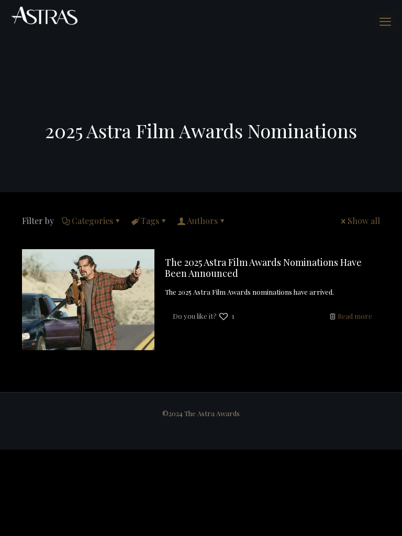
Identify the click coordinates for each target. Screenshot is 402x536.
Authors (202, 220)
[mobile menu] (385, 21)
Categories (92, 220)
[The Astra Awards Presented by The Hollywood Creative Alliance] (44, 15)
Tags (150, 220)
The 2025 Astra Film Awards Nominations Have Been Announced (263, 268)
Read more (355, 315)
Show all (364, 220)
